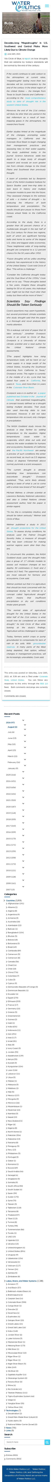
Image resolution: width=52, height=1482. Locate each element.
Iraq (9, 1038)
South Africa (13, 1186)
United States (17, 680)
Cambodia (12, 951)
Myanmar (12, 1110)
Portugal (12, 1157)
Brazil (10, 947)
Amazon (11, 1284)
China (10, 972)
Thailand (12, 1215)
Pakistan (12, 1135)
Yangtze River (14, 1404)
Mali (9, 1092)
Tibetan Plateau (15, 1393)
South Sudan (13, 1190)
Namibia (11, 1114)
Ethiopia (11, 1001)
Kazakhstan (13, 1056)
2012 (11, 858)
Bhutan (11, 936)
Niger (10, 1125)
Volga (10, 1400)
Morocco (12, 1103)
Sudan (11, 1197)
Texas (18, 384)
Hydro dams (13, 1421)
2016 (11, 832)
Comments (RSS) (13, 1459)
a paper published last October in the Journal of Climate (25, 396)
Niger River (13, 1357)
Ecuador (11, 994)
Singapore (12, 1179)
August (12, 727)
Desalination (13, 1414)
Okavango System (16, 1378)
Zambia (11, 1273)
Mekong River (14, 1346)
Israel (10, 1041)
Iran (9, 1034)
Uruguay (11, 1255)
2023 (11, 788)
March (12, 756)
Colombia (12, 976)
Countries (10, 901)
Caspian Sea (13, 1299)
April (12, 750)
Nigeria (11, 1128)
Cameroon (12, 954)
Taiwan (11, 1204)
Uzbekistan (13, 1258)
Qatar (10, 1161)
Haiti (10, 1023)
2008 (11, 883)
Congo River (13, 1306)
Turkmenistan (14, 1230)
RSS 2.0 (44, 684)
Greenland (12, 1016)
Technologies (12, 1411)
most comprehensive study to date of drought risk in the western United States (25, 101)
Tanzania (12, 1211)
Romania (12, 1164)
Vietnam (11, 1266)
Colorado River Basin (23, 387)
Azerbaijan (12, 925)
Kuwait (11, 1063)
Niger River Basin (15, 1364)
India (10, 1027)
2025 (11, 775)
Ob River (12, 1371)
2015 (11, 839)
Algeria (11, 911)
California (35, 381)
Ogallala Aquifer (15, 1375)
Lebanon (12, 1074)
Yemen (11, 1269)
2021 (11, 800)
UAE (10, 1237)
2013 (11, 851)
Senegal (11, 1175)
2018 (11, 819)
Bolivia (11, 940)
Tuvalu (11, 1233)
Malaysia (12, 1085)
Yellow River (13, 1407)
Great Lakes (13, 1324)
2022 (11, 794)
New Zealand (14, 1121)
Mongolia (12, 1099)
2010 (11, 871)
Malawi (11, 1081)
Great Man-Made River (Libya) (21, 1417)
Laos (10, 1070)
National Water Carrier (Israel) (21, 1425)
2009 (11, 877)
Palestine (12, 1139)
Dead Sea (12, 1313)
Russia (11, 1168)
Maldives (12, 1088)
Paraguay (12, 1146)
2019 (11, 813)
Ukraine (11, 1244)
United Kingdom (15, 1248)
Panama (11, 1143)
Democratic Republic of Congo (21, 987)
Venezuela (12, 1262)
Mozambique (13, 1106)
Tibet (10, 1219)
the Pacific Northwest (23, 450)
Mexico (11, 1096)
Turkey (11, 1226)
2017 (11, 826)
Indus (10, 1331)
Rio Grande (13, 1389)
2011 (11, 864)
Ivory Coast (13, 1048)
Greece (11, 1012)
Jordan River (13, 1335)
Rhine (10, 1385)
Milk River (12, 1349)
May (11, 744)
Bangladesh (13, 933)
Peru (10, 1150)
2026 (10, 723)
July (11, 732)
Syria (10, 1201)
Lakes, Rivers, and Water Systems (21, 1281)
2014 (11, 845)
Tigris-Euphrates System (19, 1396)
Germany (12, 1009)
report (27, 59)
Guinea (11, 1020)
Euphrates (12, 1317)
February (14, 762)
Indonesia (12, 1030)
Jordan (11, 1052)
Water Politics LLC (21, 1469)
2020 (11, 807)
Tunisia (11, 1222)
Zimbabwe (12, 1277)
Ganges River (14, 1320)
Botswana (12, 944)
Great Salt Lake (15, 1328)
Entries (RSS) (12, 1455)
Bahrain (11, 929)
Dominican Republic (17, 991)
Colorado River (14, 1302)
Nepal (10, 1117)
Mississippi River (15, 1353)
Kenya (10, 1059)
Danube (11, 1309)
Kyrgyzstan (13, 1067)
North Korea (13, 1132)
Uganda (11, 1240)
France (11, 1005)
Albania (11, 907)
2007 (10, 890)
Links (8, 1431)
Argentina (12, 915)
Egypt (10, 998)
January (13, 768)
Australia (12, 922)
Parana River (13, 1382)
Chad (10, 965)
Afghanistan (13, 904)
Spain (10, 1193)
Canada (11, 962)
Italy (10, 1045)
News (8, 1428)
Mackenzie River (15, 1342)
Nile (9, 1367)
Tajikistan (12, 1208)
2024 (11, 781)
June (12, 738)
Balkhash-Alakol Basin (18, 1291)
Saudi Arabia (13, 1172)
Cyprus (11, 983)
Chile (10, 969)
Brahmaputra (14, 1295)
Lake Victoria (13, 1338)
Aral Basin (12, 1288)
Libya (10, 1077)
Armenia (12, 918)
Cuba (10, 980)
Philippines (13, 1153)
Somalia (11, 1182)
